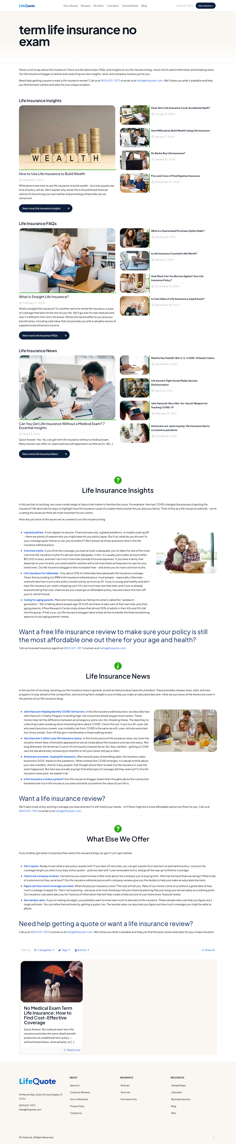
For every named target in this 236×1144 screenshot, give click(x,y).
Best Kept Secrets (180, 1099)
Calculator (176, 1092)
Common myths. (34, 550)
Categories (44, 950)
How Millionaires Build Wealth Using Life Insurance (180, 130)
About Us (74, 1085)
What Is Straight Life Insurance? (44, 296)
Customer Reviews (80, 1092)
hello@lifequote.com (150, 80)
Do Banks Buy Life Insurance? (168, 153)
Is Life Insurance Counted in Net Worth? (174, 253)
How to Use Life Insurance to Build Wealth (52, 174)
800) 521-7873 (185, 5)
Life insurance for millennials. (41, 573)
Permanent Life (129, 1099)
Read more (73, 1050)
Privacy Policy (77, 1106)
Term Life (125, 1092)
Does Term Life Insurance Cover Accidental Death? (180, 107)
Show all (210, 950)
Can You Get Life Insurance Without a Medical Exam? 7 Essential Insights (62, 425)
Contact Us (76, 1113)
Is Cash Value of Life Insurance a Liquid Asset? (178, 298)
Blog (173, 1106)
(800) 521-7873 (110, 80)
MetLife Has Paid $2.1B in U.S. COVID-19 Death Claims (182, 357)
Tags (65, 950)
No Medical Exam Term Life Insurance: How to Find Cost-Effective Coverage (48, 1015)
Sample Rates (178, 1085)
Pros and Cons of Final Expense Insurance (175, 175)
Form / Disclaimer (79, 1099)
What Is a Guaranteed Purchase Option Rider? (178, 230)
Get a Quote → (205, 5)
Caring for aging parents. (39, 599)
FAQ (173, 1113)
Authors (82, 950)
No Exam (125, 1085)
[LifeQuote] (27, 5)
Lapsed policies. (34, 532)
